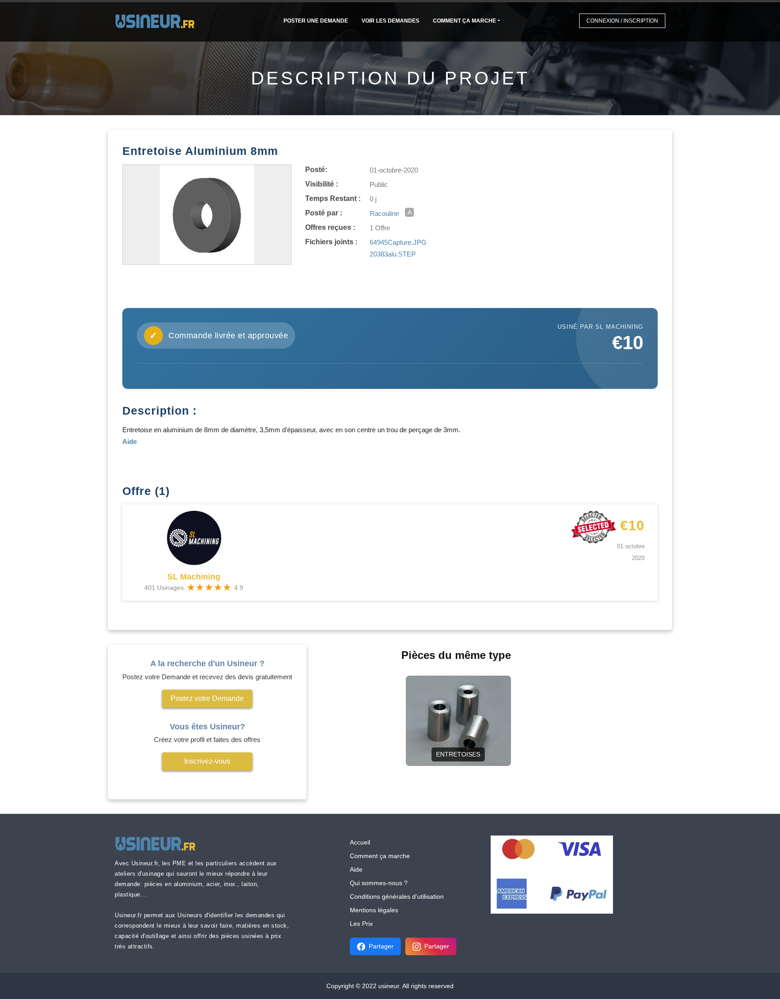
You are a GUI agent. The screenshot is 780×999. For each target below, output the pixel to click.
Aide (356, 869)
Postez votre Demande (207, 698)
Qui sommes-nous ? (379, 883)
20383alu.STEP (393, 254)
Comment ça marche (464, 21)
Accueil (360, 842)
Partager (381, 946)
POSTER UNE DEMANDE (315, 21)
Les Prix (361, 923)
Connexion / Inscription (622, 21)
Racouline (384, 213)
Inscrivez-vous (207, 761)
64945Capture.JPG (398, 242)
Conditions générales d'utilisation (397, 896)
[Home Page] (158, 20)
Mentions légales (374, 910)
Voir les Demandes (390, 21)
